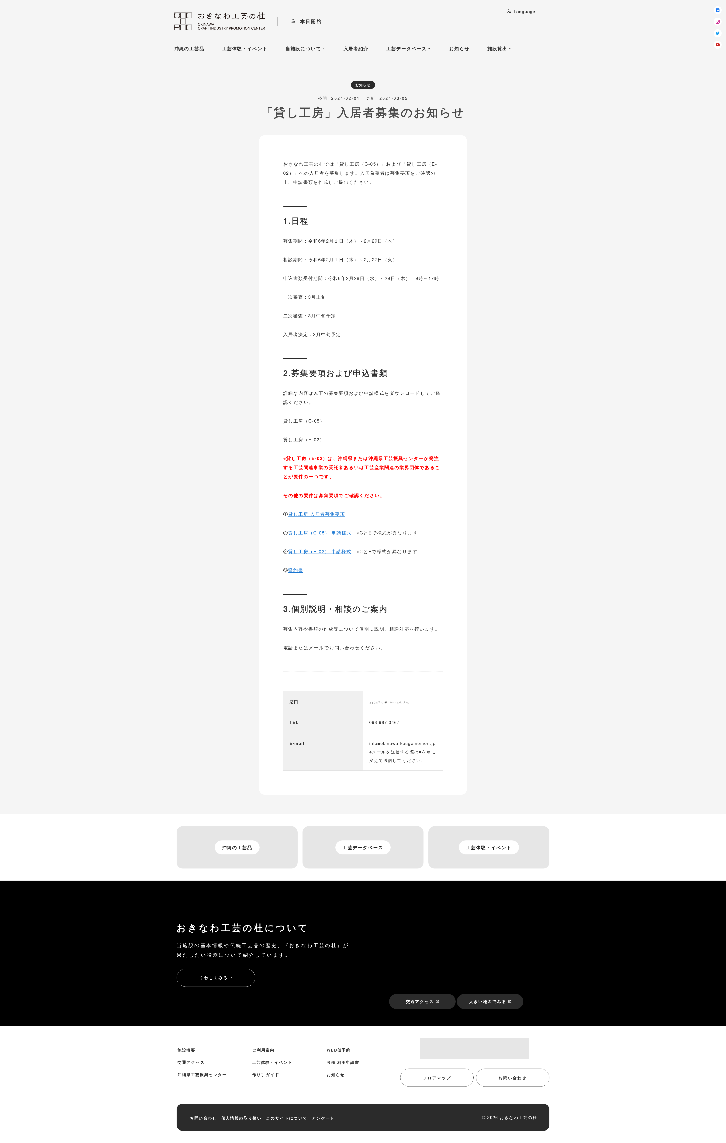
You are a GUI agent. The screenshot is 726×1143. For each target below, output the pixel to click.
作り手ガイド (265, 1074)
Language (521, 11)
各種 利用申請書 (343, 1062)
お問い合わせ (513, 1077)
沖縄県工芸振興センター (202, 1074)
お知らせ (459, 48)
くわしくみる (216, 977)
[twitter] (718, 33)
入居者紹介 (356, 48)
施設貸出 (499, 48)
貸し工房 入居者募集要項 (316, 513)
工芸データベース (408, 48)
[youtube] (718, 45)
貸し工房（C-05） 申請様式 (319, 532)
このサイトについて (287, 1118)
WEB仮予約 (339, 1050)
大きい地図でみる (490, 1001)
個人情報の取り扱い (241, 1118)
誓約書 (295, 570)
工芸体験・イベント (245, 48)
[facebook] (718, 10)
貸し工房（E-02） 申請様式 (319, 551)
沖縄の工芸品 (189, 48)
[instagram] (718, 22)
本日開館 (306, 21)
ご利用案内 (263, 1050)
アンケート (323, 1118)
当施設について (305, 48)
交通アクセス (422, 1001)
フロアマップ (437, 1077)
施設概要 (186, 1050)
